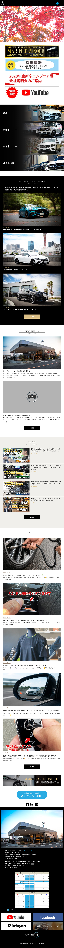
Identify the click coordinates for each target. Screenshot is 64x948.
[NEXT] (44, 873)
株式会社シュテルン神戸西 (20, 850)
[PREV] (19, 873)
